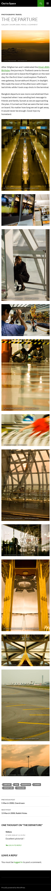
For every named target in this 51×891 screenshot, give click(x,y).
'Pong (23, 25)
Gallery (5, 25)
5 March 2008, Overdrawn (13, 801)
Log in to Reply (15, 845)
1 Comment (32, 25)
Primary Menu (47, 3)
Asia (16, 784)
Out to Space (8, 3)
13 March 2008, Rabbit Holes (14, 811)
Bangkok (26, 784)
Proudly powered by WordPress (13, 888)
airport (7, 784)
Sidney (9, 832)
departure (8, 788)
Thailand (21, 788)
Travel (18, 14)
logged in (18, 862)
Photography (8, 14)
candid (37, 784)
